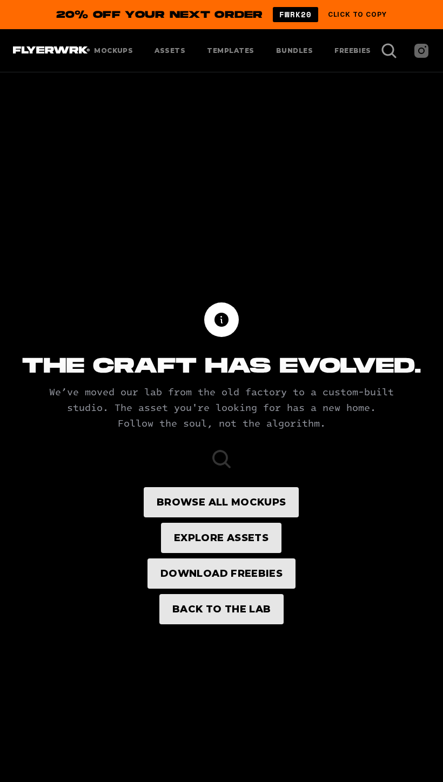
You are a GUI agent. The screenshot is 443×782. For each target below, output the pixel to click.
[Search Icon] (389, 51)
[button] (221, 14)
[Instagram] (421, 50)
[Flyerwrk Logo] (50, 51)
